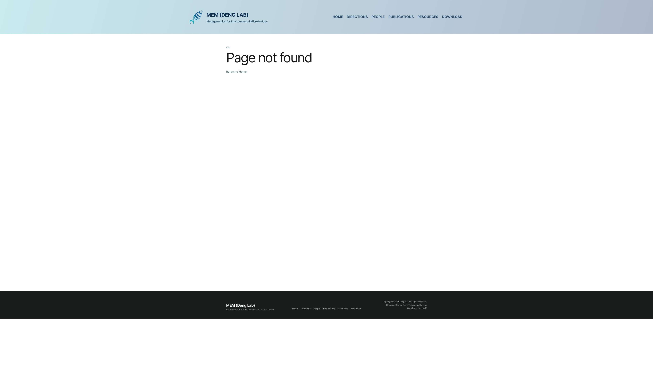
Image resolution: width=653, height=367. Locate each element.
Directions (357, 17)
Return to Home (236, 71)
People (378, 17)
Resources (427, 17)
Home (338, 17)
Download (452, 17)
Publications (401, 17)
